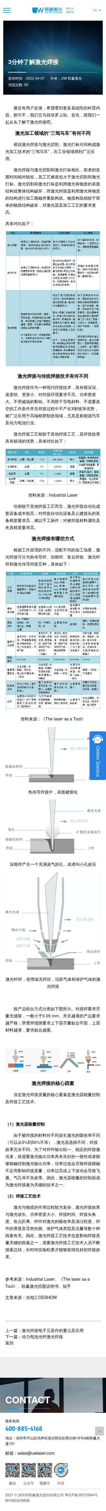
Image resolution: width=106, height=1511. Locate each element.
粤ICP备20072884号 (81, 1494)
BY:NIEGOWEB (17, 1500)
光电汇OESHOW (41, 1297)
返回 (9, 1343)
